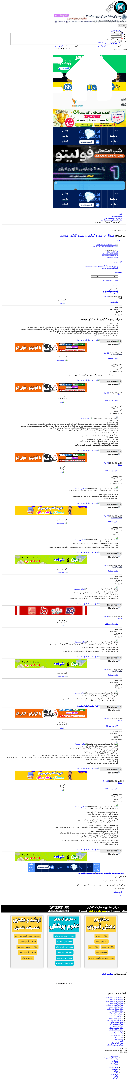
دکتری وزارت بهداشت (64, 963)
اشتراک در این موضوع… (110, 268)
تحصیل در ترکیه (27, 958)
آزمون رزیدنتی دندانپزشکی (64, 936)
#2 (108, 353)
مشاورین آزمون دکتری (27, 941)
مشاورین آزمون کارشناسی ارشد (27, 936)
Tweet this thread (112, 257)
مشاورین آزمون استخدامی (28, 947)
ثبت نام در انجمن (60, 46)
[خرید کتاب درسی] (51, 514)
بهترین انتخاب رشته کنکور (114, 1020)
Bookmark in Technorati (110, 255)
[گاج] (51, 615)
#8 (108, 669)
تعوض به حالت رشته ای (110, 293)
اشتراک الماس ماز (117, 1033)
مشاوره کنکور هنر (117, 1014)
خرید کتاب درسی (117, 1031)
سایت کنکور (107, 974)
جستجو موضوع (118, 272)
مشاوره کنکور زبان (116, 1011)
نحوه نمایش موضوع (117, 284)
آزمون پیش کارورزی (64, 941)
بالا (121, 895)
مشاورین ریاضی (101, 941)
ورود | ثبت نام (122, 25)
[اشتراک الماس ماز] (89, 144)
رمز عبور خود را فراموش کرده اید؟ (110, 42)
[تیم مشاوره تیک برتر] (89, 108)
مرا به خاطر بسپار (113, 38)
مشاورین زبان (101, 952)
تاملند (121, 1041)
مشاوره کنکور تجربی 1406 (114, 1005)
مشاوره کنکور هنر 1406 (115, 1012)
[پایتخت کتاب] (51, 564)
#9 (108, 718)
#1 (108, 296)
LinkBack (119, 240)
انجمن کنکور (118, 892)
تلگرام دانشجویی (113, 1067)
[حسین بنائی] (89, 189)
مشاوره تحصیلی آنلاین (116, 1028)
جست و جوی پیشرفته (110, 280)
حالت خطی (114, 289)
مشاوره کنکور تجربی (116, 1007)
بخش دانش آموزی (116, 216)
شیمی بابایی (119, 1039)
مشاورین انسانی (108, 947)
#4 (108, 463)
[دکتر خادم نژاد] (89, 126)
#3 (108, 393)
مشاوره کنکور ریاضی (116, 1003)
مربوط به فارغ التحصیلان (86, 873)
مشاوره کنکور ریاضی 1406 (114, 1001)
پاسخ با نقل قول (82, 340)
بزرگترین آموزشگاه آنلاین (115, 1045)
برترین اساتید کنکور (116, 1043)
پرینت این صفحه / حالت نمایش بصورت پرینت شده (101, 266)
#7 (108, 616)
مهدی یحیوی (119, 1016)
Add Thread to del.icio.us (110, 254)
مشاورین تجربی (102, 936)
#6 (108, 565)
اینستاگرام (115, 1061)
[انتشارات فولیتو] (89, 162)
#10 (107, 781)
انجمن (120, 214)
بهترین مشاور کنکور (116, 1022)
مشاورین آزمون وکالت (27, 952)
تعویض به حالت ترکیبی (110, 291)
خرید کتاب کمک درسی (115, 1018)
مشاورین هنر (93, 947)
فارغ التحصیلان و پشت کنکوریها (111, 220)
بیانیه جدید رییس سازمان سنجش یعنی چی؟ (110, 873)
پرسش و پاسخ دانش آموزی (113, 218)
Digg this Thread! (112, 252)
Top (105, 296)
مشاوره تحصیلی (117, 1026)
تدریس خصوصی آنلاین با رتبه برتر (101, 958)
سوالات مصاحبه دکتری (115, 1024)
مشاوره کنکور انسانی (116, 999)
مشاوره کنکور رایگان (116, 1030)
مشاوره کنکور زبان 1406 (115, 1009)
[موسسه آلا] (89, 180)
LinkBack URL (101, 245)
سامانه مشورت (118, 1037)
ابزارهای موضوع (118, 261)
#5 (108, 516)
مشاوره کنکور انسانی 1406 (114, 997)
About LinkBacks (99, 246)
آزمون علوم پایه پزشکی (64, 947)
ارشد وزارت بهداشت (64, 958)
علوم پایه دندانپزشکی (64, 952)
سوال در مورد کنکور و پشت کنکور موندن (87, 235)
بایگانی (119, 894)
